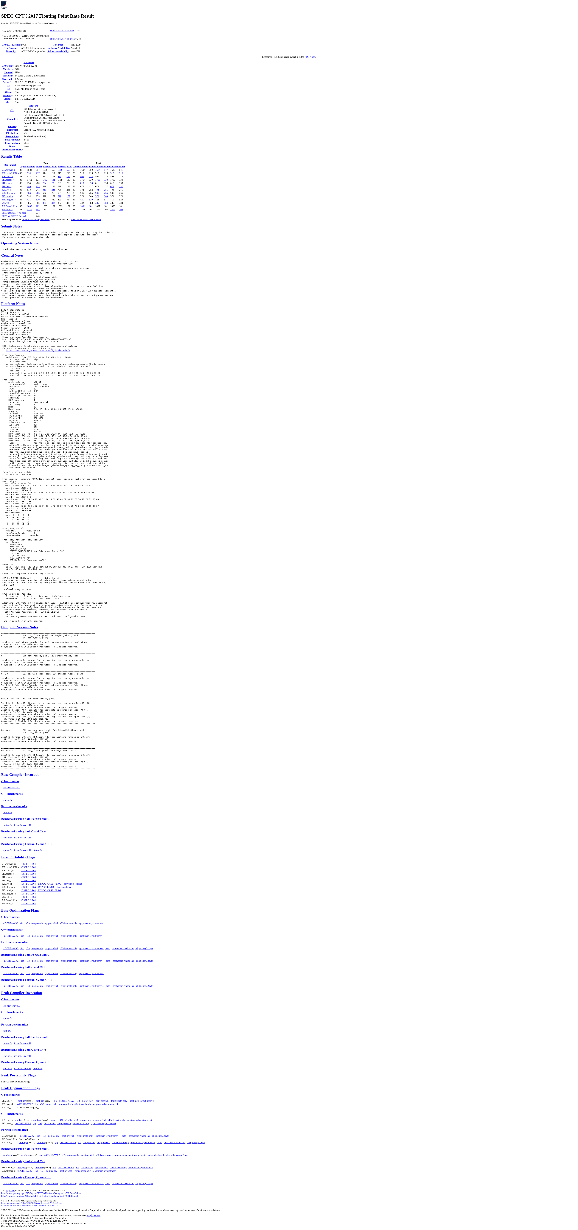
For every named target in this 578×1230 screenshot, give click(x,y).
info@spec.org (94, 1215)
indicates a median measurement (86, 219)
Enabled (7, 75)
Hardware (29, 62)
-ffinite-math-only (68, 923)
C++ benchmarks (12, 793)
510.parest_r (7, 180)
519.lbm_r (6, 186)
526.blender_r (8, 193)
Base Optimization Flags (20, 910)
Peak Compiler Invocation (21, 993)
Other (8, 92)
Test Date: (58, 44)
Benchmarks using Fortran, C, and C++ (26, 843)
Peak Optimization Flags (20, 1088)
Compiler (12, 119)
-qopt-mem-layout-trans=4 (91, 923)
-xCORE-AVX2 (11, 923)
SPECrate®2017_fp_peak (62, 38)
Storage (7, 99)
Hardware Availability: (58, 48)
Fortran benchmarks (14, 806)
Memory (7, 95)
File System (12, 133)
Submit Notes (11, 226)
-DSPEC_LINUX (46, 887)
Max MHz (8, 69)
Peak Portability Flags (18, 1075)
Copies (23, 166)
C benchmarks (10, 781)
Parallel (12, 126)
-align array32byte (144, 948)
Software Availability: (58, 51)
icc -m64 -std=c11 (11, 787)
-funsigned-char (64, 887)
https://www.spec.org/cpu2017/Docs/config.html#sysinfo (38, 350)
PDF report (310, 57)
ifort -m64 (7, 812)
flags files (10, 1190)
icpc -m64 (7, 800)
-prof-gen (21, 1101)
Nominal (8, 72)
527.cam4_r (7, 196)
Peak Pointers (12, 143)
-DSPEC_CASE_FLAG (49, 883)
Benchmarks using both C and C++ (23, 831)
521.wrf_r (6, 189)
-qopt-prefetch (51, 923)
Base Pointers (12, 139)
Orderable (7, 79)
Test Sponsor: (11, 48)
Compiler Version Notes (19, 627)
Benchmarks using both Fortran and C (25, 818)
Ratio (39, 166)
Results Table (11, 156)
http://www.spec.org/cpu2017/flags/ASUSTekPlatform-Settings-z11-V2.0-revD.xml (31, 1203)
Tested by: (11, 51)
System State (12, 136)
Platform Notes (13, 304)
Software (33, 105)
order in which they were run (36, 219)
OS (12, 110)
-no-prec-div (37, 923)
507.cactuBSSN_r (10, 173)
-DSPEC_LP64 (28, 864)
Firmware (12, 129)
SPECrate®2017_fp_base (62, 30)
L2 (8, 85)
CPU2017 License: (11, 44)
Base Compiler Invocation (21, 775)
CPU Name (7, 65)
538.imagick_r (8, 199)
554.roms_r (7, 209)
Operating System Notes (20, 243)
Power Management (12, 149)
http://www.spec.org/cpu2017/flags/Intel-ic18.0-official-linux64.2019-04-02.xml (29, 1205)
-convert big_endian (72, 883)
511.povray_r (8, 183)
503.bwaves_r (8, 170)
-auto (107, 948)
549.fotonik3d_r (9, 206)
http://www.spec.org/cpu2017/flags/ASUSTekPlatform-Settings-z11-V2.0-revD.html (41, 1193)
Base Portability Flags (18, 857)
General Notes (12, 255)
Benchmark (10, 165)
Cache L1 (7, 82)
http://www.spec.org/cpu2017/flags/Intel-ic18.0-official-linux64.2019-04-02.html (39, 1196)
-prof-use (39, 1101)
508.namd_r (7, 176)
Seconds (31, 166)
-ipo (22, 923)
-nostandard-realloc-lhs (123, 948)
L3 (8, 89)
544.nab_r (6, 203)
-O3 (28, 923)
